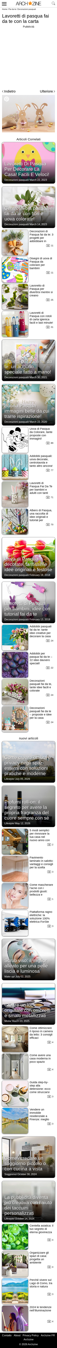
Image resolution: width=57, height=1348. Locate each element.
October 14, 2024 (24, 1218)
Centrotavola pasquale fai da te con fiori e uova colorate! (28, 213)
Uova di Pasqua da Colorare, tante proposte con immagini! (41, 433)
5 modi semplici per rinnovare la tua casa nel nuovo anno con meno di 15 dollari (41, 837)
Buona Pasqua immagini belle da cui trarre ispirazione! (26, 411)
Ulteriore (46, 91)
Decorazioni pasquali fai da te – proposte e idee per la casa (41, 712)
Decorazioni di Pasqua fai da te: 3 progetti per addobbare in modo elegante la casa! (41, 239)
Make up (9, 976)
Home (4, 9)
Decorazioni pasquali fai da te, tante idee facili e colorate (41, 685)
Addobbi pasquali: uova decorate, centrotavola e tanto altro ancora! (41, 460)
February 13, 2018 (40, 619)
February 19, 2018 (40, 575)
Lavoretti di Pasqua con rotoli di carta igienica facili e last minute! (41, 317)
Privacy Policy (31, 1335)
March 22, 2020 (38, 421)
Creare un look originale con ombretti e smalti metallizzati (27, 1010)
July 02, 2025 (22, 976)
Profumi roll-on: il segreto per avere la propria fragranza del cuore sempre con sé (26, 809)
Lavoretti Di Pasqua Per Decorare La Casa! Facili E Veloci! (26, 169)
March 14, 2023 (38, 224)
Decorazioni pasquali (27, 9)
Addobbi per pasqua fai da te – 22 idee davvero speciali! (41, 658)
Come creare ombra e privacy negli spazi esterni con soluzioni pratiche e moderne (27, 765)
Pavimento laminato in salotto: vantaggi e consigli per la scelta (41, 862)
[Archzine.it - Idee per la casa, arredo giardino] (28, 3)
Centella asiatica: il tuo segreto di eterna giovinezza (41, 1229)
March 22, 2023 (38, 180)
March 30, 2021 (38, 377)
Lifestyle (9, 779)
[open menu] (3, 3)
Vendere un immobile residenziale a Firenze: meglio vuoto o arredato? (41, 1116)
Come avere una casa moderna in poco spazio (40, 1058)
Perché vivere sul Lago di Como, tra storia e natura (41, 1283)
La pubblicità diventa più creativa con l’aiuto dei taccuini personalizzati (28, 1205)
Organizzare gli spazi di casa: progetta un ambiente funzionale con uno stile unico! (39, 1261)
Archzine (29, 1339)
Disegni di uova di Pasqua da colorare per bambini (41, 263)
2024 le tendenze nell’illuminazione (40, 1309)
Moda (7, 1021)
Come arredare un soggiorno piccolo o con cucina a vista (25, 1163)
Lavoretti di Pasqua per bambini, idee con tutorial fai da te (27, 609)
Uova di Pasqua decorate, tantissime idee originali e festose (28, 564)
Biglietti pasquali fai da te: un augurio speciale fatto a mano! (28, 366)
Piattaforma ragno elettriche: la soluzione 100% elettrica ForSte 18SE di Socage (41, 918)
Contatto (7, 1335)
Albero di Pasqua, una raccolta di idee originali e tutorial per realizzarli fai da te (41, 517)
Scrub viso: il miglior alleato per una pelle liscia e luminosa (26, 966)
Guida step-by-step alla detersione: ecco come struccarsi (40, 1087)
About (17, 1335)
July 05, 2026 (22, 779)
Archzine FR (48, 1335)
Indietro (10, 91)
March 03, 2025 (20, 1021)
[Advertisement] (28, 57)
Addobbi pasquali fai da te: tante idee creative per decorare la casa (40, 631)
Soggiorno (10, 1174)
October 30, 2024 (27, 1174)
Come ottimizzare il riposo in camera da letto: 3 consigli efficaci (41, 1032)
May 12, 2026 (22, 823)
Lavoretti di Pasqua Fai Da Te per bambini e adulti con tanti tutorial (41, 490)
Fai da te (12, 9)
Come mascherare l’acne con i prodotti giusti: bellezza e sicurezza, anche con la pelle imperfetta (41, 894)
